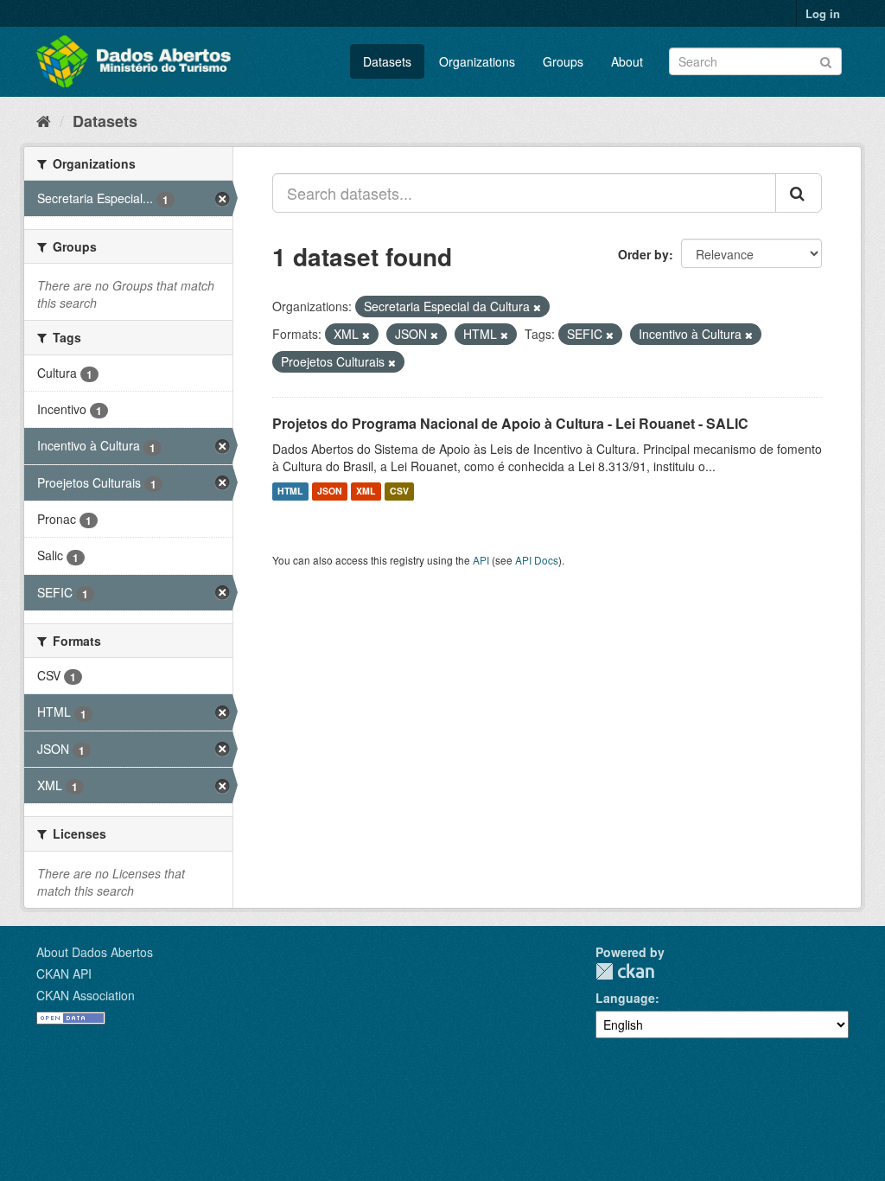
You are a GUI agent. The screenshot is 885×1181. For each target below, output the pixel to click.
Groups (563, 61)
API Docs (536, 559)
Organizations (477, 61)
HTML (289, 491)
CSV (399, 491)
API (481, 559)
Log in (822, 13)
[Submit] (825, 60)
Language (625, 997)
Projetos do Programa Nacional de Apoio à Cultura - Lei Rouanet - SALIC (510, 423)
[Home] (43, 120)
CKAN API (64, 973)
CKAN (624, 971)
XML (365, 491)
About (627, 61)
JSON (329, 491)
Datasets (387, 61)
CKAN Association (85, 995)
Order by (643, 254)
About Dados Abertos (94, 952)
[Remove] (537, 307)
